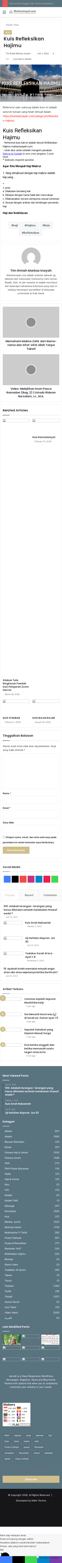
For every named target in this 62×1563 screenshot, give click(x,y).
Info (7, 1189)
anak (28, 1435)
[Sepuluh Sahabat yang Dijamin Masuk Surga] (12, 1034)
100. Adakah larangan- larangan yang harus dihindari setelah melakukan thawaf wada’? (30, 909)
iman (6, 1441)
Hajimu (31, 225)
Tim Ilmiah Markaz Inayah (18, 53)
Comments (50, 895)
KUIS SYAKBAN (11, 718)
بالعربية (8, 1318)
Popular (10, 895)
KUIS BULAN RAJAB (43, 718)
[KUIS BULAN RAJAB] (45, 707)
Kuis (16, 24)
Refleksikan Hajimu (15, 1253)
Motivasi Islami (13, 1227)
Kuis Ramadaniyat (43, 437)
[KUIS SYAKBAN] (16, 707)
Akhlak (8, 1131)
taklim (7, 1458)
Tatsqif (8, 1296)
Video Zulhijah (22, 1458)
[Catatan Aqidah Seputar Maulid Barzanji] (12, 1003)
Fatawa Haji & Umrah (16, 1152)
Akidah (8, 1136)
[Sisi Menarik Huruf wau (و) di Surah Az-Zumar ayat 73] (12, 1019)
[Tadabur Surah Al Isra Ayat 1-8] (13, 958)
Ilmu (7, 1184)
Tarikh (8, 1291)
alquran (17, 1435)
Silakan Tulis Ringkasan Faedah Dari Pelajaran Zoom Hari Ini (16, 685)
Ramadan (39, 1447)
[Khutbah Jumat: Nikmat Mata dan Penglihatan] (50, 1363)
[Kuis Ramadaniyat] (45, 426)
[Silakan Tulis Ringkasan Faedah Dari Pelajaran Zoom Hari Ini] (16, 548)
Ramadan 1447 (13, 1248)
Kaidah (8, 1195)
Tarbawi (9, 1286)
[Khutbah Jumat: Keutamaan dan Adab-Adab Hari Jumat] (50, 1351)
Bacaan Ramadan (14, 1141)
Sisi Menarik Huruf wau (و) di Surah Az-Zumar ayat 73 (41, 1016)
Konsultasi (10, 1211)
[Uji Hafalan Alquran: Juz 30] (13, 942)
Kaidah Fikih (11, 1200)
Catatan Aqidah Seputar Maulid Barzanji (40, 1000)
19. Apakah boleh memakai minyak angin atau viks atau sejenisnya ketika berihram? (31, 970)
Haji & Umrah (12, 1179)
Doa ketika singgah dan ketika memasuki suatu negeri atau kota (39, 1048)
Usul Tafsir (10, 1307)
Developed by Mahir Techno (31, 1500)
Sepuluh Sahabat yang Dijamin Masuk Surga (38, 1031)
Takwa (8, 1275)
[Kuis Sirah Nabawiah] (13, 927)
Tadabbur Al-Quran (15, 1270)
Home (8, 24)
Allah (6, 1435)
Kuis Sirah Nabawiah (38, 922)
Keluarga (9, 1205)
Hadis (8, 1173)
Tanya (8, 1280)
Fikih (7, 1163)
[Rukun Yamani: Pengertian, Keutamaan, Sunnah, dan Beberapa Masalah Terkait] (31, 1363)
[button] (31, 1535)
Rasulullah (24, 1453)
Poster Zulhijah (11, 1447)
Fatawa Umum (13, 1157)
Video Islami (11, 1312)
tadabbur (48, 1453)
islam (16, 1441)
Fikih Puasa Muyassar (17, 1168)
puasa (27, 1447)
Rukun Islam (11, 1264)
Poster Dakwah (13, 1237)
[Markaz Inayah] (22, 11)
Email (7, 808)
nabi (36, 1441)
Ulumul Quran (12, 1302)
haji (15, 225)
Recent (29, 895)
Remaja (9, 1259)
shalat (37, 1453)
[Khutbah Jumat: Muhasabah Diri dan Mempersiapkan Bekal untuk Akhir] (12, 1363)
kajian (27, 1441)
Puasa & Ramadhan (15, 1243)
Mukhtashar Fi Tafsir (16, 1232)
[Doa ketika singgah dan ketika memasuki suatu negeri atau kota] (12, 1049)
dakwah (40, 1435)
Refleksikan (31, 232)
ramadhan (9, 1453)
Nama (7, 793)
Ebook (8, 1147)
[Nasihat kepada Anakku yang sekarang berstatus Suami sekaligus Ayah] (12, 1340)
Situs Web (8, 822)
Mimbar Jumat (12, 1221)
